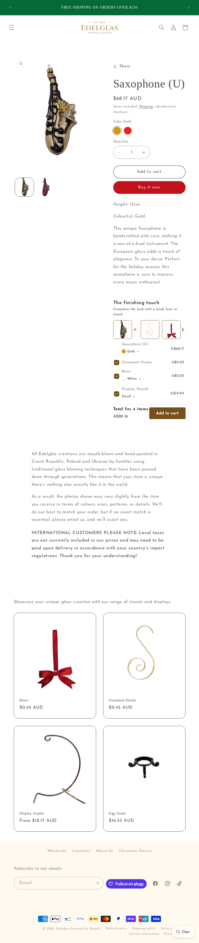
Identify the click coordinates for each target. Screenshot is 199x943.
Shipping (146, 106)
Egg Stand (117, 813)
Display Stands (135, 389)
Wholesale (57, 851)
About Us (104, 851)
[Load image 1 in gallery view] (24, 187)
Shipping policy (143, 928)
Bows (126, 371)
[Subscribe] (97, 883)
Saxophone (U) (135, 344)
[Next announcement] (188, 7)
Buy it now (149, 187)
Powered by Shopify (85, 928)
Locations (81, 851)
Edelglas (63, 928)
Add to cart (167, 413)
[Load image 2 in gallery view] (45, 187)
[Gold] (117, 130)
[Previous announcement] (10, 7)
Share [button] (125, 66)
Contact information (144, 933)
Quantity (120, 141)
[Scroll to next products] (183, 330)
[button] (11, 27)
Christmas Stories (135, 851)
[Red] (127, 130)
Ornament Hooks (137, 362)
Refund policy (116, 928)
